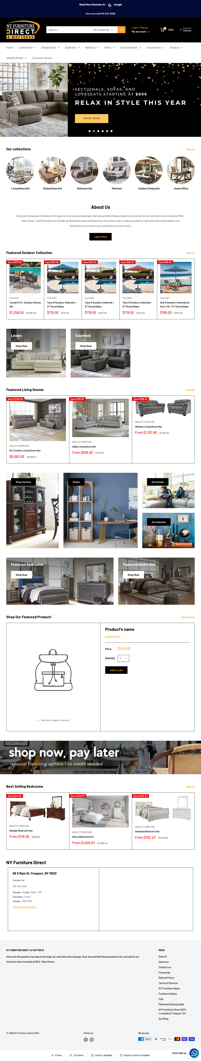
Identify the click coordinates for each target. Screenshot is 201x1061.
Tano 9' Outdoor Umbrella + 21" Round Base (61, 304)
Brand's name (113, 636)
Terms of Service (168, 983)
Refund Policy (166, 977)
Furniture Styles (168, 993)
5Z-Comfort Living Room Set (25, 450)
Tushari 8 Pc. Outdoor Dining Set (25, 304)
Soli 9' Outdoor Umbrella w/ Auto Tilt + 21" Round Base (175, 304)
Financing (164, 972)
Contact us (165, 967)
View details (188, 617)
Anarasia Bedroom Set (147, 831)
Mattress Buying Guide (171, 1004)
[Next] (194, 172)
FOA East (14, 298)
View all (190, 149)
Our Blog (163, 1018)
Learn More (100, 236)
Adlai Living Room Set (84, 446)
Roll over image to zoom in (55, 720)
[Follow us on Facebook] (86, 1039)
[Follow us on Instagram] (92, 1039)
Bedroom (70, 47)
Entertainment (129, 47)
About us (164, 961)
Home (9, 47)
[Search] (121, 29)
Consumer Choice (42, 57)
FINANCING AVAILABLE (24, 907)
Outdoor (174, 47)
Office (108, 47)
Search (163, 956)
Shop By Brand (14, 57)
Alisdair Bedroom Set (21, 830)
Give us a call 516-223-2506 (100, 13)
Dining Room (48, 47)
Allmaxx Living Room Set (148, 426)
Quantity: (110, 658)
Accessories (154, 47)
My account (139, 31)
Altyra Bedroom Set (83, 836)
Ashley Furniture (19, 446)
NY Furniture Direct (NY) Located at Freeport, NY (172, 1011)
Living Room (26, 47)
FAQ (161, 999)
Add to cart (116, 670)
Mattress (90, 47)
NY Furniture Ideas (169, 988)
